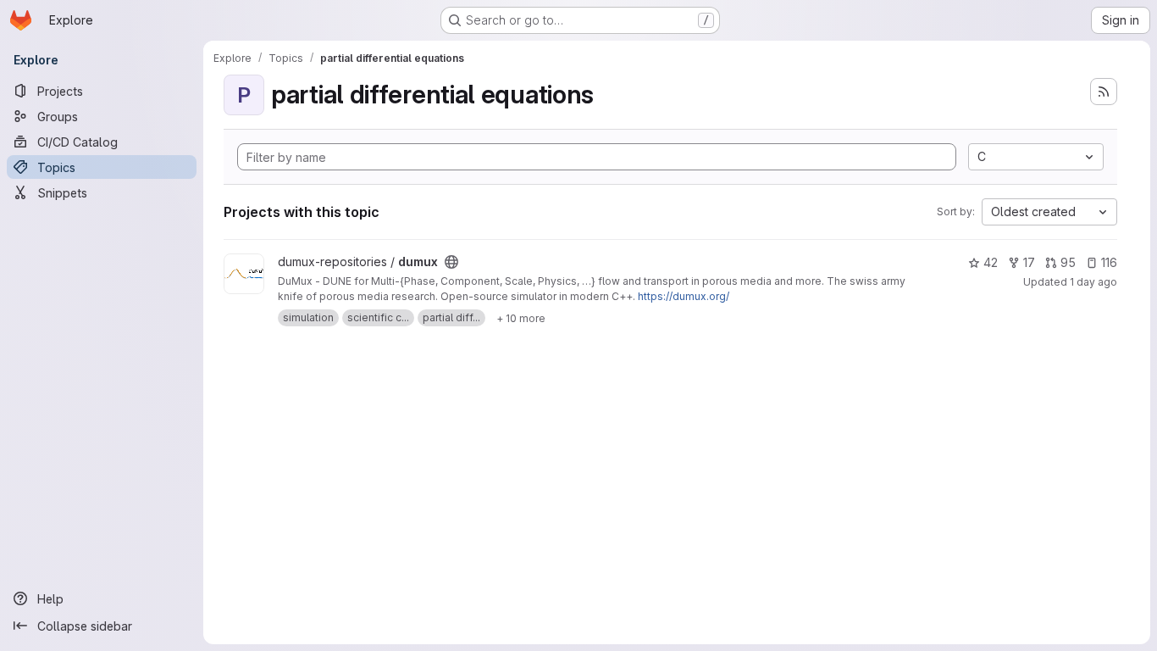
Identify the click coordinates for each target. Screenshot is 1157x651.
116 (1109, 262)
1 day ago (1093, 281)
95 (1068, 262)
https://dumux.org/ (683, 296)
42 (990, 262)
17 (1029, 262)
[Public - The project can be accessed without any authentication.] (451, 262)
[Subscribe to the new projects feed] (1103, 91)
